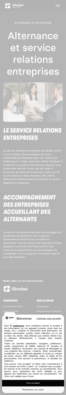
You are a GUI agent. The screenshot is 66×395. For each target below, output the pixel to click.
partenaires (18, 326)
